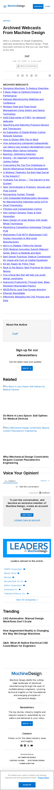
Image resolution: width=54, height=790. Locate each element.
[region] (27, 487)
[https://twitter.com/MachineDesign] (28, 745)
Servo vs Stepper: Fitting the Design (22, 245)
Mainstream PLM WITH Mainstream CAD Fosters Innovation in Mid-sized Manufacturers (25, 238)
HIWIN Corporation (13, 569)
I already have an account (27, 520)
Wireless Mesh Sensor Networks (20, 150)
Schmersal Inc (11, 589)
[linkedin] (22, 75)
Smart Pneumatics (12, 205)
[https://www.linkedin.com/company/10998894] (25, 745)
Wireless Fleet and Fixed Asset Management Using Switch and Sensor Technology (24, 110)
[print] (49, 75)
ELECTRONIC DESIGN (36, 760)
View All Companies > (27, 599)
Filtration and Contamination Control (22, 209)
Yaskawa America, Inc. (15, 593)
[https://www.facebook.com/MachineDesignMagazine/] (21, 745)
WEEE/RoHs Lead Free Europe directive (24, 289)
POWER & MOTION (27, 763)
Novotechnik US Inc (13, 581)
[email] (36, 75)
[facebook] (18, 75)
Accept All (27, 785)
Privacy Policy (43, 778)
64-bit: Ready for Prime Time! (19, 264)
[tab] (10, 481)
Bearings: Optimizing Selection (19, 154)
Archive (6, 21)
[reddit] (31, 75)
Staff (27, 56)
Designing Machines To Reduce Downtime (26, 88)
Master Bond (10, 573)
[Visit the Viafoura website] (44, 493)
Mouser (7, 577)
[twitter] (27, 75)
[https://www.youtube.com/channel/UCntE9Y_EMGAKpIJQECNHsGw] (31, 745)
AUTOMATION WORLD (27, 757)
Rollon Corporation (13, 585)
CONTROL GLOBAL (17, 760)
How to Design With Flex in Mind (20, 139)
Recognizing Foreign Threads (19, 194)
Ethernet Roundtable (14, 293)
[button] (5, 6)
